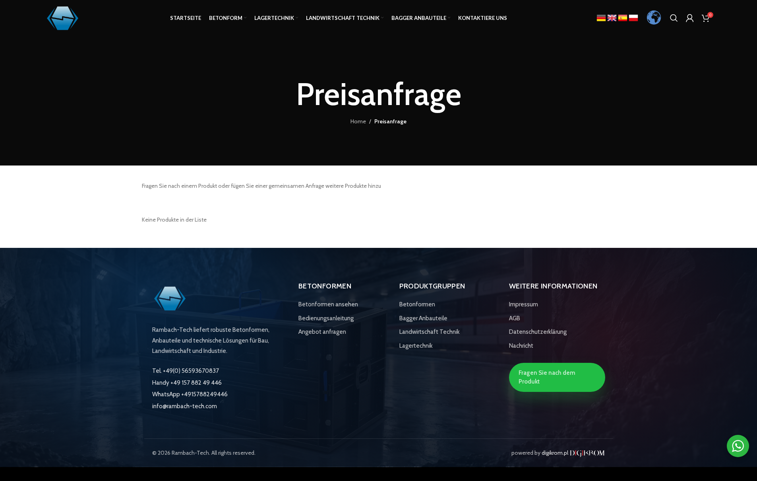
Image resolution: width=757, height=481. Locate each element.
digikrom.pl (555, 452)
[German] (601, 17)
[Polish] (633, 17)
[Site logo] (63, 17)
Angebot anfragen (322, 331)
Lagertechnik (416, 345)
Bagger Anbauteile (423, 318)
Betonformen (417, 304)
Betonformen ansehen (328, 304)
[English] (612, 17)
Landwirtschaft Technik (429, 331)
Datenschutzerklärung (538, 331)
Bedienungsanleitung (326, 318)
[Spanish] (623, 17)
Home (358, 121)
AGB (514, 318)
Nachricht (521, 345)
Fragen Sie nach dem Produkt (547, 377)
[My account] (690, 18)
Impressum (523, 304)
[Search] (674, 18)
